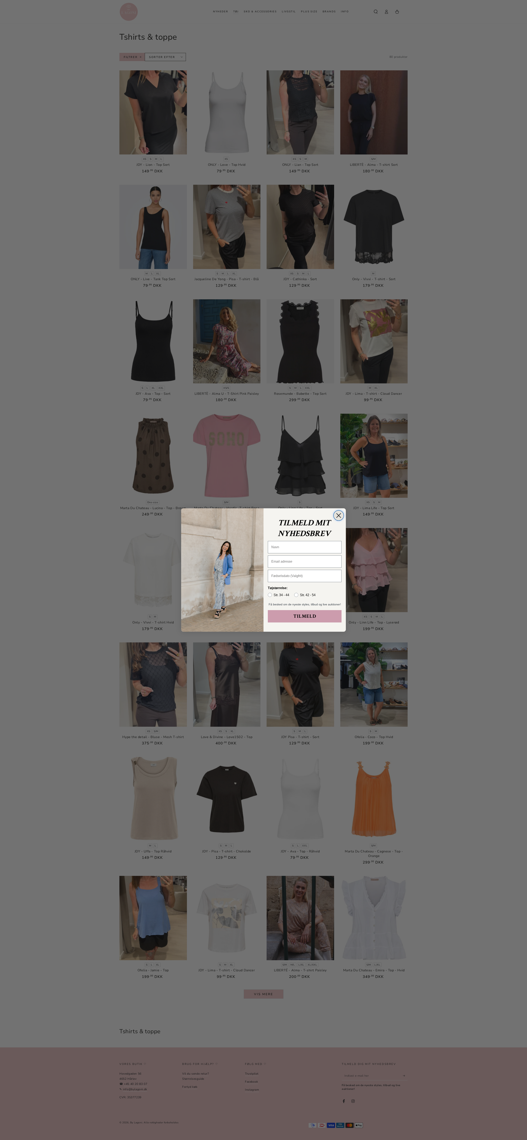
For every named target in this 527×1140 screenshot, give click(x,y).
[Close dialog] (338, 515)
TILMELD (304, 616)
